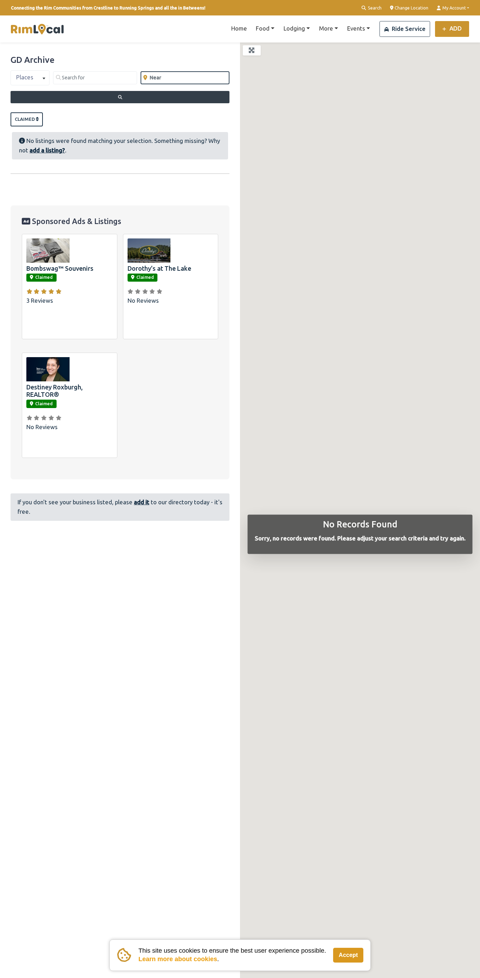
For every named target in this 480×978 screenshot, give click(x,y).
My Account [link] (453, 7)
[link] (37, 29)
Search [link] (374, 7)
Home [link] (239, 28)
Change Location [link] (411, 7)
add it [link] (141, 502)
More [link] (326, 28)
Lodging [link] (294, 28)
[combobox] (30, 77)
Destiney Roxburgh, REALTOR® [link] (54, 390)
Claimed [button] (25, 119)
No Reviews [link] (143, 300)
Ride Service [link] (408, 28)
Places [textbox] (24, 77)
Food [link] (263, 28)
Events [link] (356, 28)
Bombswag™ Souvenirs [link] (59, 268)
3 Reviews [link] (39, 300)
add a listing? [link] (47, 150)
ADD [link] (455, 28)
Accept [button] (348, 955)
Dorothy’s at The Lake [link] (159, 268)
